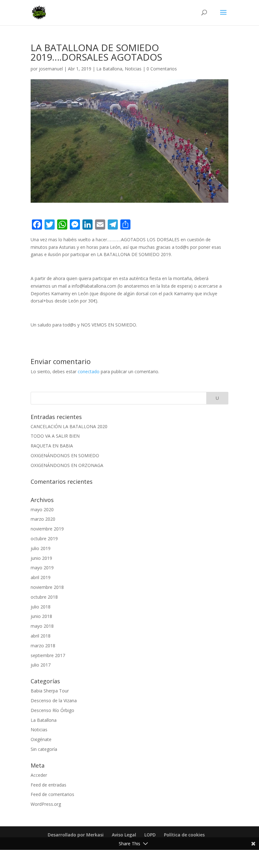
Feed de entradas (48, 785)
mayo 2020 (42, 509)
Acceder (39, 775)
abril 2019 (41, 577)
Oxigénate (41, 739)
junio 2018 (41, 616)
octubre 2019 (44, 539)
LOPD (150, 835)
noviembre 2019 (47, 529)
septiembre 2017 (48, 655)
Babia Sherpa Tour (50, 691)
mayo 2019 (42, 568)
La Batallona (109, 69)
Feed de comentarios (52, 794)
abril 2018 (41, 636)
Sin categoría (44, 749)
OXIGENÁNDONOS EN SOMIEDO (65, 455)
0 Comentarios (162, 69)
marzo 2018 (43, 646)
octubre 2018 (44, 597)
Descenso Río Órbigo (52, 710)
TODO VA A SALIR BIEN (55, 436)
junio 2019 (41, 558)
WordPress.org (46, 804)
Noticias (133, 69)
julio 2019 (41, 548)
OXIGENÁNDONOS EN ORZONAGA (67, 465)
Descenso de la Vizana (54, 700)
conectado (88, 371)
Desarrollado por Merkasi (76, 835)
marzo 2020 (43, 519)
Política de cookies (184, 835)
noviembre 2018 (47, 587)
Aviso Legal (124, 835)
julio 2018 (41, 607)
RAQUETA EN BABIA (52, 446)
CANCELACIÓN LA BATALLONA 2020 (69, 426)
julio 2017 (41, 665)
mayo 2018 (42, 626)
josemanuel (51, 69)
